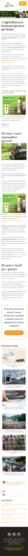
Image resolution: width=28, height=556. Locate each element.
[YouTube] (14, 534)
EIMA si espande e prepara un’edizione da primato (14, 518)
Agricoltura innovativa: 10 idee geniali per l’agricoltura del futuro (12, 220)
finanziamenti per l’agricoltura (8, 299)
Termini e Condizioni (14, 543)
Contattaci (22, 539)
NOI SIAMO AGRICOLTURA (12, 547)
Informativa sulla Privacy (10, 541)
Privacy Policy (17, 540)
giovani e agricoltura (14, 482)
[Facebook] (9, 534)
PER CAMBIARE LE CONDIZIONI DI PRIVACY (15, 549)
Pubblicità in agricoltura (15, 544)
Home (5, 538)
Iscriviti (15, 539)
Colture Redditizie (19, 538)
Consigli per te (8, 539)
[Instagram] (19, 534)
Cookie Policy (22, 541)
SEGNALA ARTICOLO (14, 332)
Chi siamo (10, 538)
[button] (23, 3)
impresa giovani (15, 484)
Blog (10, 540)
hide (7, 124)
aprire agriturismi (17, 254)
